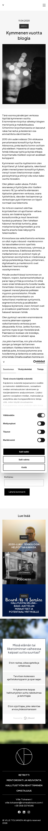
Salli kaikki (24, 452)
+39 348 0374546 (24, 805)
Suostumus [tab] (8, 369)
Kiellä (24, 467)
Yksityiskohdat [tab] (25, 369)
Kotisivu (8, 477)
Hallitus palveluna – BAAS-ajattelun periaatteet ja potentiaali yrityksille (24, 607)
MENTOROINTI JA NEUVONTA (24, 780)
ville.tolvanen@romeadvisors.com (23, 802)
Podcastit (24, 579)
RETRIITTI (24, 775)
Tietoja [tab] (40, 369)
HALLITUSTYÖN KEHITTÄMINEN (24, 785)
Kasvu (24, 26)
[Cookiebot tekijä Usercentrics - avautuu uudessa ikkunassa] (34, 362)
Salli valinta (24, 459)
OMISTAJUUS (24, 790)
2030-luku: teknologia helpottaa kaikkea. (24, 546)
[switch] (41, 423)
